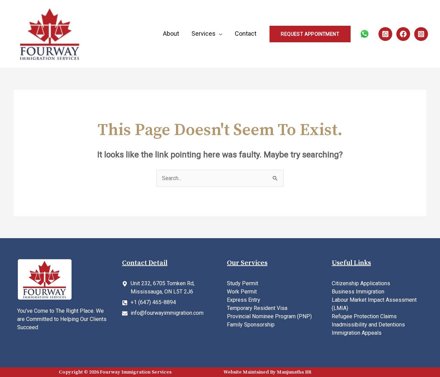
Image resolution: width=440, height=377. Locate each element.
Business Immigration (358, 291)
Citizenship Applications (361, 283)
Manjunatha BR (294, 372)
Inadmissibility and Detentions (368, 324)
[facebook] (403, 34)
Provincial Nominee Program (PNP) (269, 316)
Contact (245, 34)
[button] (310, 34)
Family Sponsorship (251, 324)
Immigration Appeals (357, 333)
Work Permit (242, 291)
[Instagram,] (421, 34)
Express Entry (243, 300)
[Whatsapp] (385, 34)
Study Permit (242, 283)
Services (203, 34)
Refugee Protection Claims (364, 316)
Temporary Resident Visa (257, 308)
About (171, 34)
